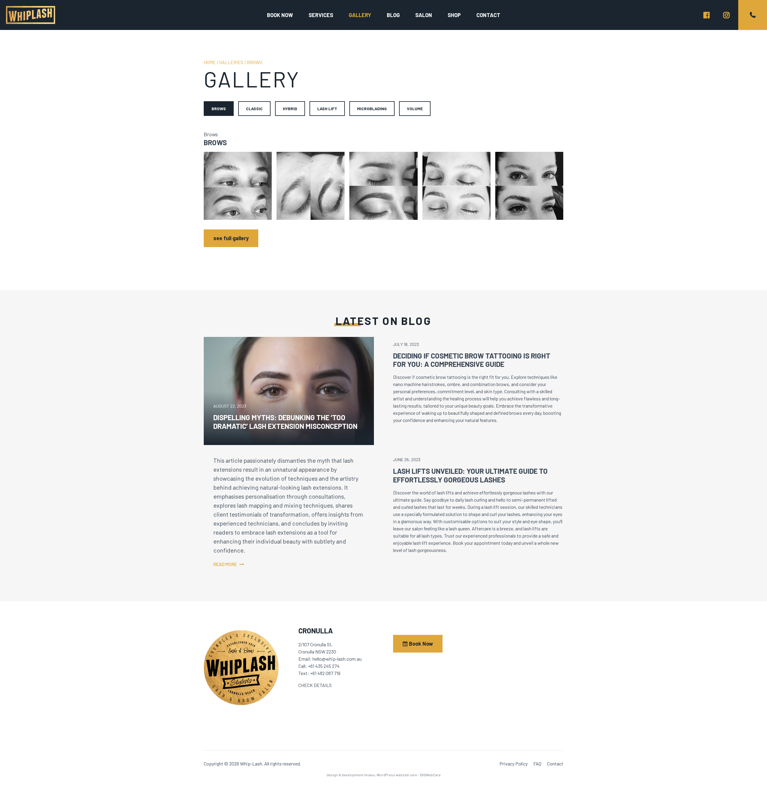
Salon (423, 15)
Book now (280, 15)
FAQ (537, 763)
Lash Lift (327, 108)
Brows (219, 108)
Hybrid (290, 108)
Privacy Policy (513, 763)
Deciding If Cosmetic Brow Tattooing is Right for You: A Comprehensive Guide (471, 360)
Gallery (360, 15)
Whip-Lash (30, 15)
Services (321, 15)
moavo (369, 775)
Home (210, 62)
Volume (415, 108)
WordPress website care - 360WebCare (409, 775)
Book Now (420, 643)
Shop (454, 15)
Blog (393, 15)
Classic (254, 108)
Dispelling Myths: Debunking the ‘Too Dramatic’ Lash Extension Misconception (285, 421)
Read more (225, 564)
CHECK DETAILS (315, 685)
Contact (488, 15)
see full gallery (231, 238)
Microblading (372, 108)
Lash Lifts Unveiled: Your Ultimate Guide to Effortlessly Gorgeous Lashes (470, 475)
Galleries (231, 62)
